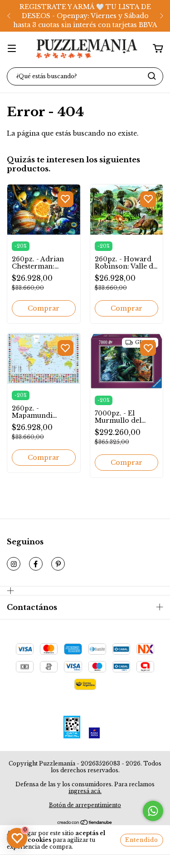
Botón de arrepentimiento (85, 805)
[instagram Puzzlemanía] (13, 564)
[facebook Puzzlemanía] (36, 564)
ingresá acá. (85, 791)
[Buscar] (151, 76)
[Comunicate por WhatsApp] (153, 811)
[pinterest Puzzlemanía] (58, 564)
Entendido (141, 839)
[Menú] (11, 48)
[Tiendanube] (85, 823)
